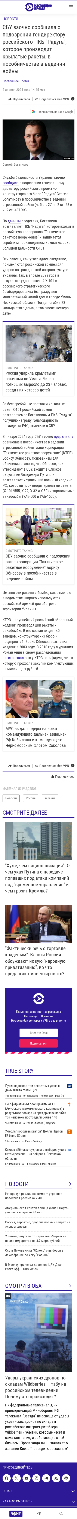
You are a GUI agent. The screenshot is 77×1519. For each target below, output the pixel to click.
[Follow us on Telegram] (46, 1478)
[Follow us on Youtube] (26, 1478)
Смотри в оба (23, 1285)
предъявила (63, 436)
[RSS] (56, 1478)
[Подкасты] (66, 1478)
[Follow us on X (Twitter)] (16, 1478)
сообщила (11, 183)
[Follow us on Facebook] (7, 1478)
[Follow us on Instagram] (36, 1478)
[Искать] (61, 1513)
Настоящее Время (16, 81)
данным (14, 221)
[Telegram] (38, 1513)
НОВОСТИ (17, 1184)
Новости (10, 19)
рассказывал (13, 657)
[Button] (19, 99)
